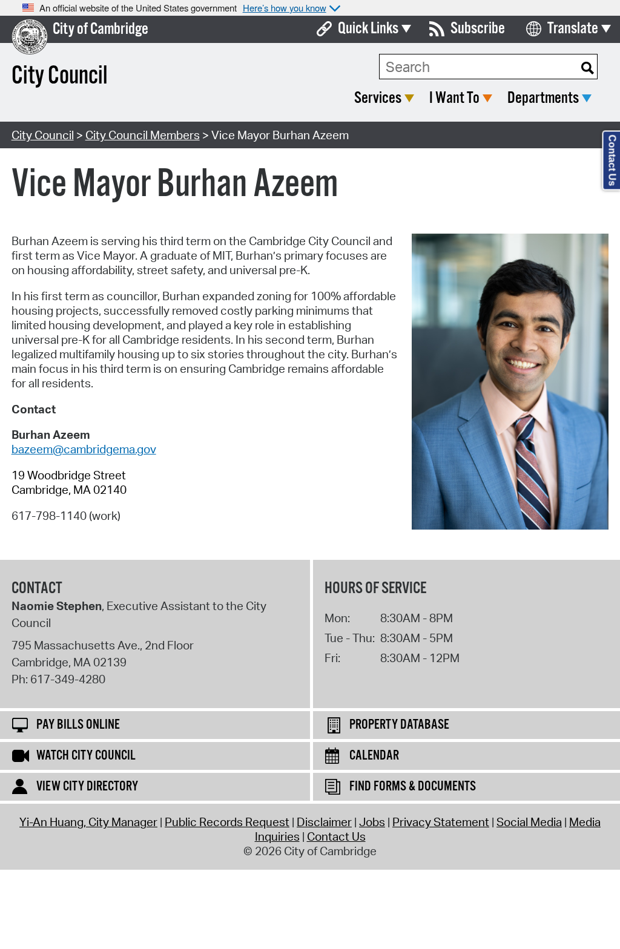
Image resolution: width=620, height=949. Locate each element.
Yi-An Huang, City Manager (88, 822)
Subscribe (477, 29)
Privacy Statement (440, 822)
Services (377, 98)
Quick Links (368, 29)
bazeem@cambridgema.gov (84, 449)
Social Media (529, 822)
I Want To (454, 98)
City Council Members (142, 135)
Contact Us (336, 836)
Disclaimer (324, 822)
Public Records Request (227, 822)
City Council (43, 135)
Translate (572, 29)
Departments (543, 98)
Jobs (372, 822)
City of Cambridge (100, 29)
